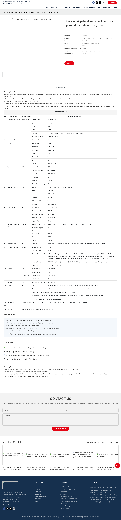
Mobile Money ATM (91, 442)
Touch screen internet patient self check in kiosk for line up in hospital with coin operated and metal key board (83, 468)
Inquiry (69, 63)
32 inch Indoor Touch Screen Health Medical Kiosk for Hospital (60, 468)
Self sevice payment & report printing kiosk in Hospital (107, 468)
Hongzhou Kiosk (7, 12)
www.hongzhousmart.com (74, 517)
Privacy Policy (94, 517)
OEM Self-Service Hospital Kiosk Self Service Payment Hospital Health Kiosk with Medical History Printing (11, 468)
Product (115, 442)
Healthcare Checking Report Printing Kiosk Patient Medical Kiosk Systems (36, 468)
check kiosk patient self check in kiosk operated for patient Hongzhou (37, 12)
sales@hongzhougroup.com (103, 490)
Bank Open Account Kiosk (105, 442)
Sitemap (86, 517)
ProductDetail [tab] (60, 87)
